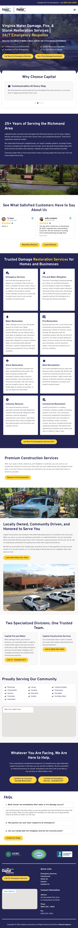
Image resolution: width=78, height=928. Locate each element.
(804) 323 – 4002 (48, 907)
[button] (74, 9)
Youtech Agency (64, 925)
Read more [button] (8, 236)
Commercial (45, 876)
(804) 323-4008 (69, 3)
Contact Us (45, 884)
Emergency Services (49, 874)
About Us (44, 879)
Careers (44, 882)
